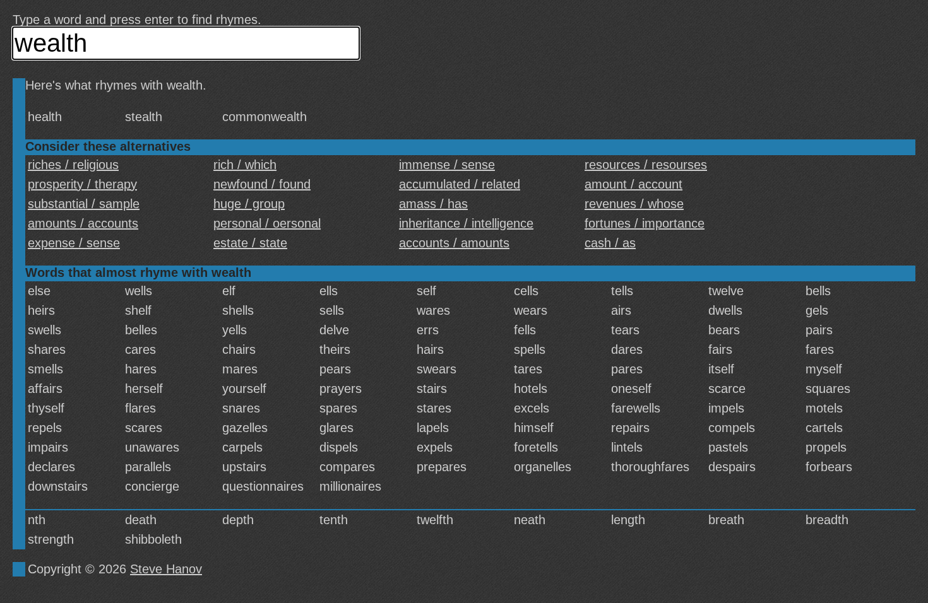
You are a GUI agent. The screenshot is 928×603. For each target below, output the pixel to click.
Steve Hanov (166, 569)
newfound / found (262, 184)
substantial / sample (84, 204)
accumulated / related (459, 184)
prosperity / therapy (82, 184)
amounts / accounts (83, 223)
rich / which (245, 165)
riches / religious (73, 165)
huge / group (249, 204)
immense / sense (447, 165)
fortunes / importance (645, 223)
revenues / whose (634, 204)
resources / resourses (646, 165)
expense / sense (74, 243)
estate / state (250, 243)
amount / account (633, 184)
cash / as (610, 243)
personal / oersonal (267, 223)
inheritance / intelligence (466, 223)
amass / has (433, 204)
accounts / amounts (454, 243)
